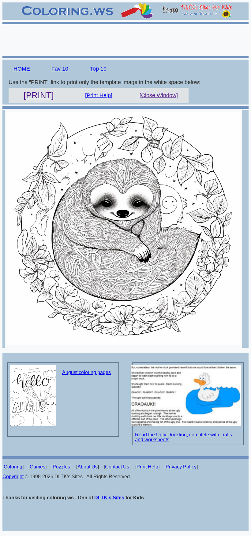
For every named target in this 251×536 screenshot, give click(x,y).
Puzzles (61, 466)
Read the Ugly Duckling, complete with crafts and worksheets (183, 437)
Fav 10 (59, 69)
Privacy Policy (181, 466)
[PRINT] (39, 95)
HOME (21, 69)
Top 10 (98, 69)
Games (37, 466)
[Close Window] (159, 95)
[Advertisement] (125, 39)
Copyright (13, 476)
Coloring (13, 466)
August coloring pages (86, 372)
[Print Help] (98, 95)
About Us (87, 466)
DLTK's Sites (109, 497)
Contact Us (117, 466)
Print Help (147, 466)
